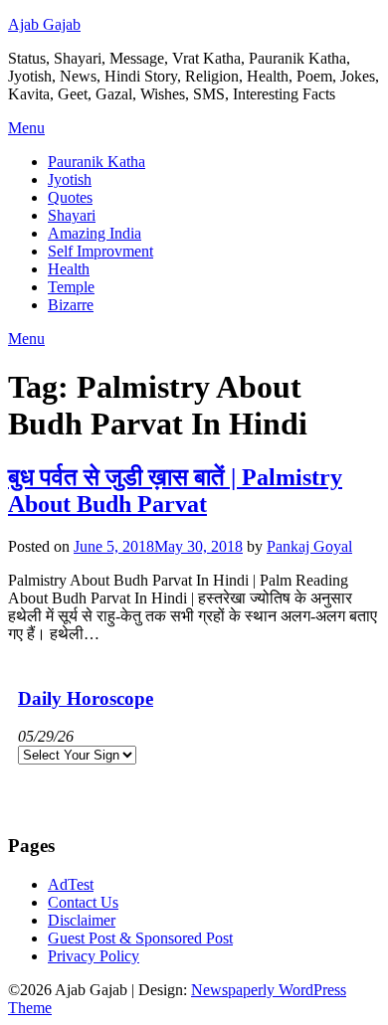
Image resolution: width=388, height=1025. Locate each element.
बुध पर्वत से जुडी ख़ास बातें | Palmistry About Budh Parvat (175, 490)
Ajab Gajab (44, 24)
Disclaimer (81, 920)
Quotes (70, 197)
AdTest (71, 884)
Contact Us (83, 902)
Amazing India (94, 233)
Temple (71, 286)
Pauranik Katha (96, 161)
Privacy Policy (93, 955)
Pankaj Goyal (309, 546)
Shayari (72, 215)
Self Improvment (100, 251)
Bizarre (71, 304)
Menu (26, 127)
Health (69, 268)
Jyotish (70, 179)
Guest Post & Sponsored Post (140, 938)
